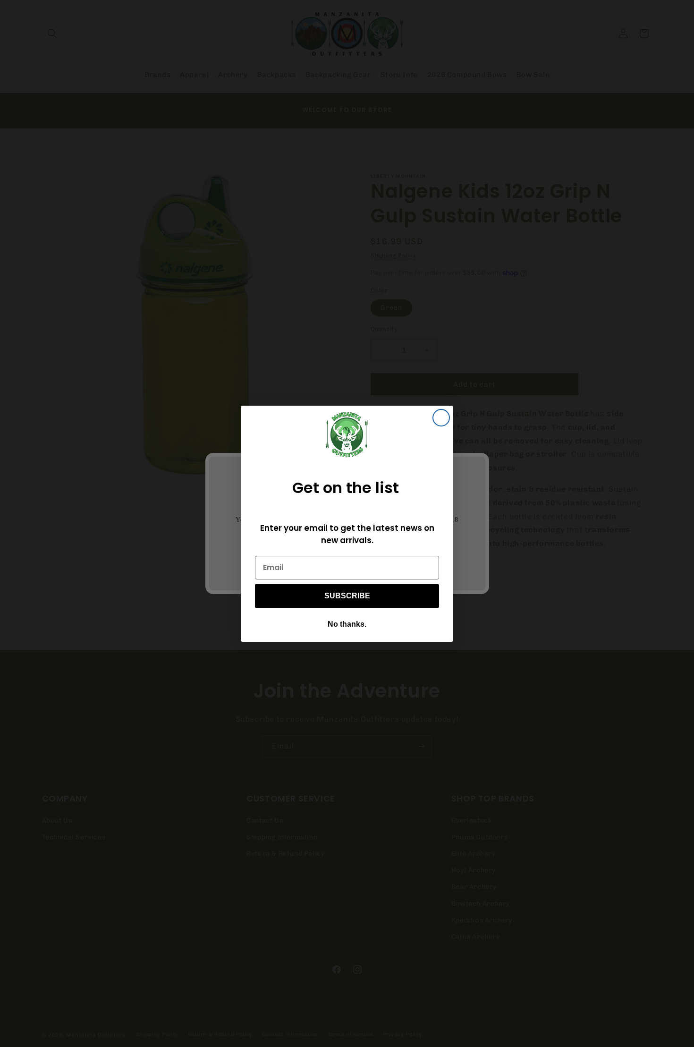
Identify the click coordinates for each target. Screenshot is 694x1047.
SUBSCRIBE (347, 596)
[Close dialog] (441, 417)
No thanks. (347, 624)
